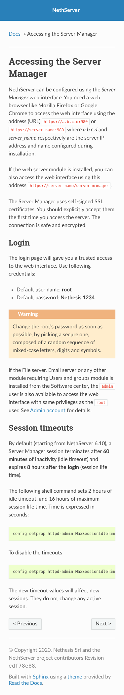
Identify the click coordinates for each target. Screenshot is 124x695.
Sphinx (41, 676)
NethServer (66, 10)
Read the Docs (25, 683)
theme (74, 676)
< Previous (25, 623)
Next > (103, 623)
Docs (15, 34)
